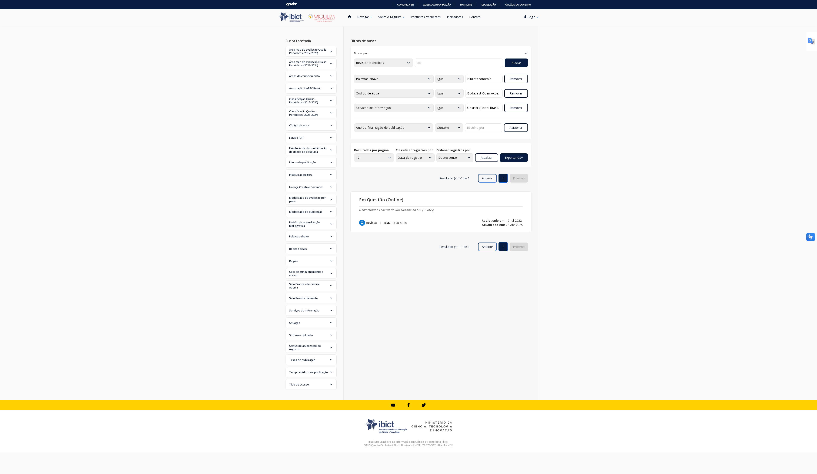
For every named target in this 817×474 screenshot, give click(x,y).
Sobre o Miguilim (390, 17)
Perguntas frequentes (426, 17)
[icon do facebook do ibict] (408, 405)
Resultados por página (371, 150)
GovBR (291, 4)
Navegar (363, 17)
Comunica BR (405, 4)
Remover (516, 79)
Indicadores (455, 17)
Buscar (516, 63)
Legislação (488, 4)
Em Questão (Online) (381, 200)
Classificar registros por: (415, 150)
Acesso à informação (437, 4)
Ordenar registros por (453, 150)
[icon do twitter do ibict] (423, 405)
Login (531, 17)
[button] (311, 51)
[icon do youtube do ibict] (393, 405)
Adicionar (516, 128)
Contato (475, 17)
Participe (466, 4)
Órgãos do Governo (518, 4)
